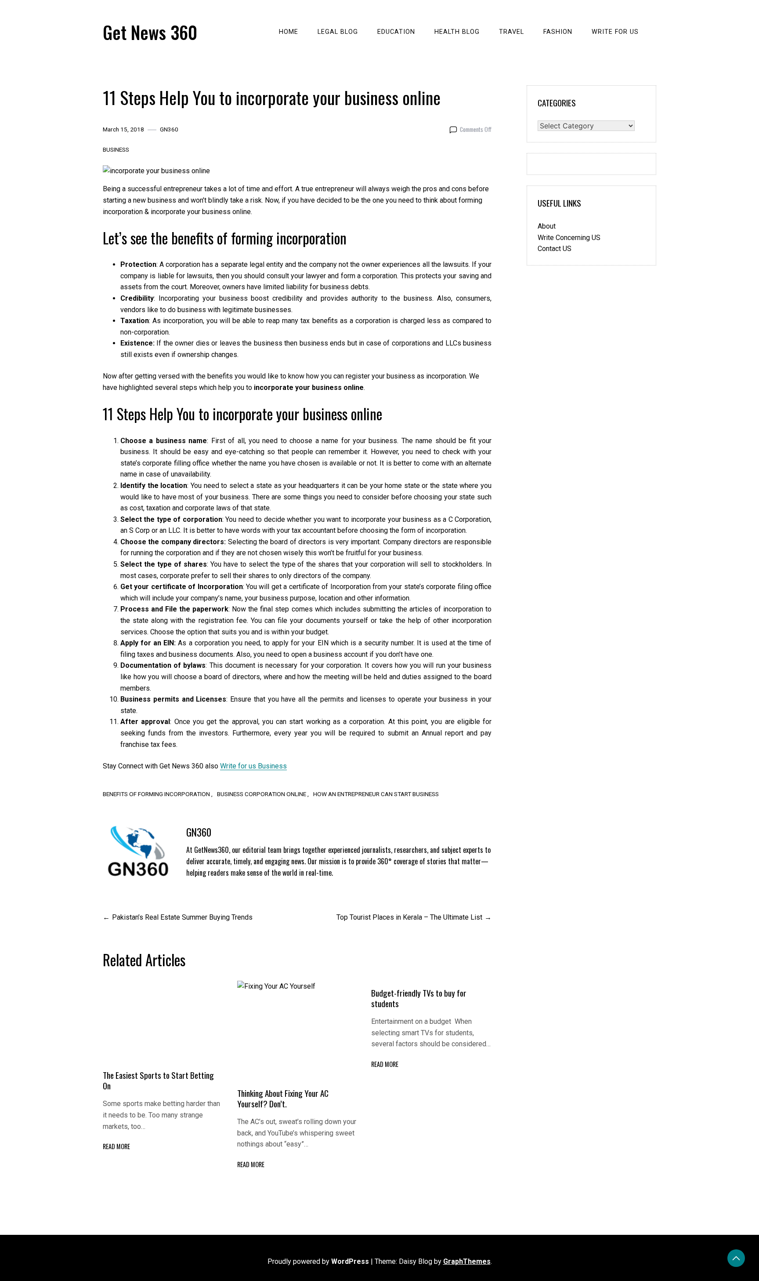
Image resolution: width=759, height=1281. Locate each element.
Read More (116, 1146)
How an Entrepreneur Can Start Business (376, 793)
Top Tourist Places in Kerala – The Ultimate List (409, 917)
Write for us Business (253, 766)
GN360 (169, 129)
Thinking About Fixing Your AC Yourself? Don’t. (283, 1098)
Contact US (554, 248)
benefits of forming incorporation (156, 793)
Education (396, 32)
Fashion (557, 32)
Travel (511, 32)
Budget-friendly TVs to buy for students (418, 998)
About (547, 226)
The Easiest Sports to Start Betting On (158, 1080)
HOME (288, 32)
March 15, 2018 (123, 129)
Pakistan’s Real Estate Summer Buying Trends (182, 917)
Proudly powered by (318, 1261)
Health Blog (457, 32)
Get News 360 (150, 32)
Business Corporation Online (261, 793)
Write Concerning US (569, 237)
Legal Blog (338, 32)
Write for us (615, 32)
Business (116, 149)
